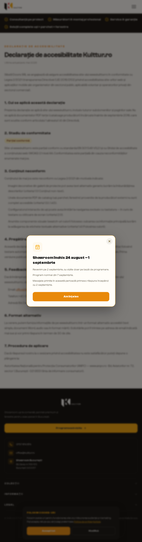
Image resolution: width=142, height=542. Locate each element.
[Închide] (109, 241)
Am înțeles (71, 296)
